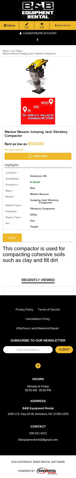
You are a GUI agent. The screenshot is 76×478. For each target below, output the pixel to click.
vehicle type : (13, 205)
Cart (42, 27)
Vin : (8, 223)
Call (26, 27)
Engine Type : (13, 217)
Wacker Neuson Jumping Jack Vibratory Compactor (29, 53)
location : (11, 172)
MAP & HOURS (64, 25)
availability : (12, 178)
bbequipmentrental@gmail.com (38, 439)
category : (11, 211)
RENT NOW (40, 156)
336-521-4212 (38, 433)
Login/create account (39, 33)
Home (6, 51)
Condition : (12, 184)
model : (9, 196)
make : (9, 190)
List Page (16, 51)
